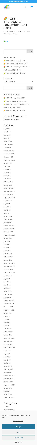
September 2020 (9, 347)
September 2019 (9, 385)
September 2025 (9, 160)
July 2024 (7, 204)
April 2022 (7, 288)
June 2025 (7, 169)
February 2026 (8, 144)
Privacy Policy (18, 442)
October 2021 (8, 307)
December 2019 (9, 376)
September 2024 (9, 197)
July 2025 (7, 166)
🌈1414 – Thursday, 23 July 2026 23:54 (16, 67)
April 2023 (7, 251)
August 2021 (8, 313)
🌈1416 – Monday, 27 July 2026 (14, 60)
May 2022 (7, 285)
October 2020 (8, 344)
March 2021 (8, 329)
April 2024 (7, 213)
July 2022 (7, 279)
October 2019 (8, 382)
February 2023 (8, 257)
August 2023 (8, 238)
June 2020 (7, 357)
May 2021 (7, 322)
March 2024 (8, 216)
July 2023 (7, 241)
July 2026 (7, 129)
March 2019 (8, 394)
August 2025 (8, 163)
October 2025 (8, 157)
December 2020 (9, 338)
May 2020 (7, 360)
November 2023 (9, 229)
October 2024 (8, 194)
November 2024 (9, 191)
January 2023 (8, 260)
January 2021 (8, 335)
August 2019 (8, 388)
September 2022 (9, 272)
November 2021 (9, 304)
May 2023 (7, 247)
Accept (18, 427)
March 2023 (8, 254)
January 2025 (8, 185)
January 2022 (8, 297)
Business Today (9, 410)
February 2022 (8, 294)
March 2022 (8, 291)
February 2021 (8, 332)
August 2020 (8, 350)
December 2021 (9, 301)
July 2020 (7, 354)
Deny (18, 432)
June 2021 (7, 319)
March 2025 (8, 179)
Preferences (18, 438)
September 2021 (9, 310)
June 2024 (7, 207)
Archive (6, 406)
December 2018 (9, 397)
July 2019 (7, 391)
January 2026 (8, 147)
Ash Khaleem (10, 31)
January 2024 (8, 222)
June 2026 (7, 132)
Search (30, 88)
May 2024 (7, 210)
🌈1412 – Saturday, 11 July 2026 (14, 73)
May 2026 (7, 135)
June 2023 (7, 244)
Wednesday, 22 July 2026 (12, 70)
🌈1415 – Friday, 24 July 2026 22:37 (15, 64)
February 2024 (8, 219)
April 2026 (7, 138)
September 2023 (9, 235)
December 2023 (9, 226)
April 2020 (7, 363)
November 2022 (9, 266)
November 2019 (9, 379)
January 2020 (8, 372)
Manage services (18, 421)
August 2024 (8, 201)
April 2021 (7, 326)
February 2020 (8, 369)
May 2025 (7, 173)
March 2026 (8, 141)
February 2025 (8, 182)
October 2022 (8, 269)
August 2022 (8, 276)
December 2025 (9, 151)
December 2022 (9, 263)
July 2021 (7, 316)
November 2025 (9, 154)
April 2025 (7, 176)
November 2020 (9, 341)
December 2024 (9, 188)
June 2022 (7, 282)
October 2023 (8, 232)
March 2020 (8, 366)
